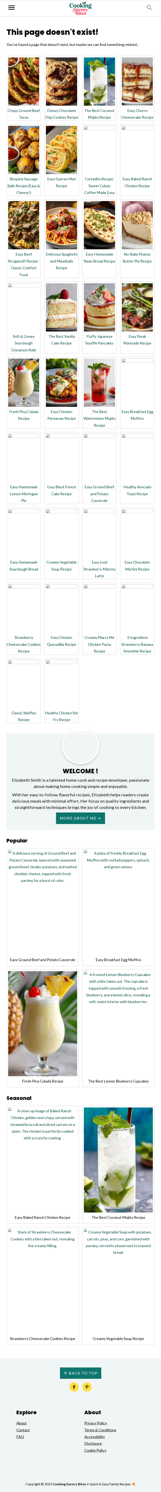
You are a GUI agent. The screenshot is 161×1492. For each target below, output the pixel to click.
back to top (80, 1373)
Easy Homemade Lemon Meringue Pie (24, 494)
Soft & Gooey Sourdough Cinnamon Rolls (23, 343)
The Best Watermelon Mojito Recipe (99, 418)
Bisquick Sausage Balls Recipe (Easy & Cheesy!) (23, 186)
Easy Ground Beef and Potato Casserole (99, 494)
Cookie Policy (95, 1450)
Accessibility (94, 1436)
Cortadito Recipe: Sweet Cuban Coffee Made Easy (99, 186)
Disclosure (93, 1443)
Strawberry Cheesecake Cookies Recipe (24, 644)
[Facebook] (74, 1387)
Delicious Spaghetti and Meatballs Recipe (62, 261)
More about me (78, 818)
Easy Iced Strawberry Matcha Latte (99, 569)
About (21, 1423)
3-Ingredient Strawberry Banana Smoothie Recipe (137, 644)
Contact (23, 1430)
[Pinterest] (87, 1387)
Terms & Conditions (100, 1430)
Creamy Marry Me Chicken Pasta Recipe (99, 644)
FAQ (20, 1436)
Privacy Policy (95, 1423)
